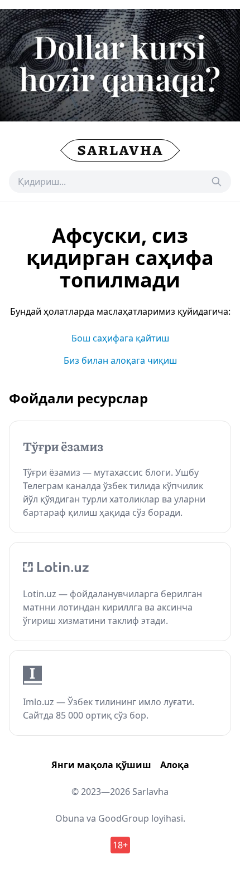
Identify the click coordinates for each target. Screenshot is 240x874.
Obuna (69, 818)
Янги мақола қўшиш (101, 765)
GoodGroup (123, 818)
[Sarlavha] (120, 150)
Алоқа (174, 765)
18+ (120, 845)
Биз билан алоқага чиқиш (120, 360)
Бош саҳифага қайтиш (120, 338)
